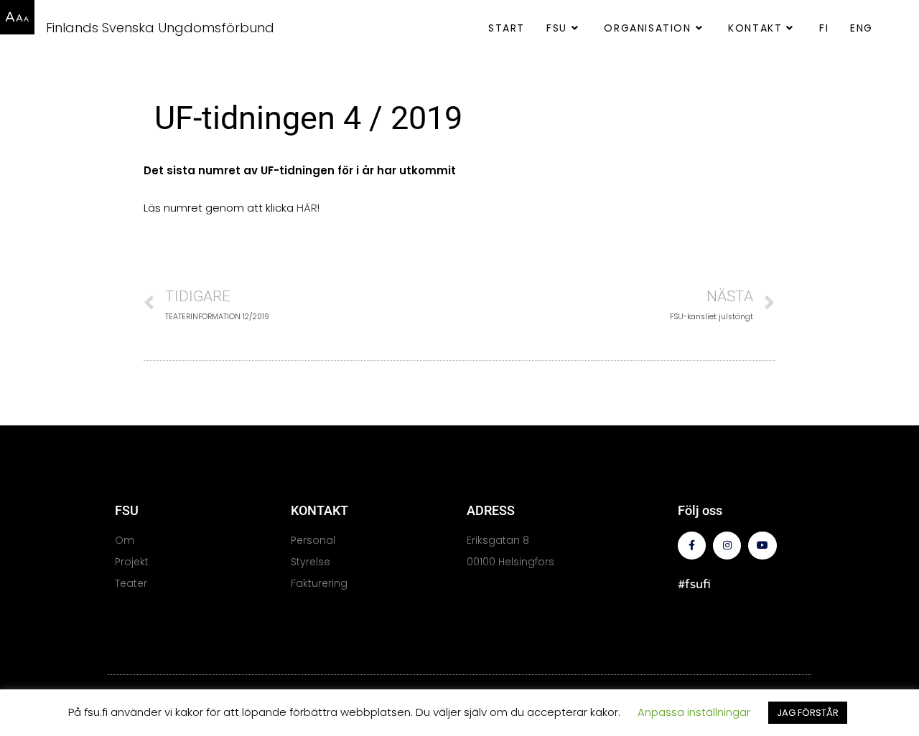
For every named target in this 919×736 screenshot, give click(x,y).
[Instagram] (727, 546)
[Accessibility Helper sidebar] (17, 17)
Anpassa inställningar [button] (694, 712)
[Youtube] (762, 546)
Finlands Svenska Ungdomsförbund (160, 28)
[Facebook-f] (692, 546)
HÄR (307, 207)
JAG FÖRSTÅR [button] (808, 713)
